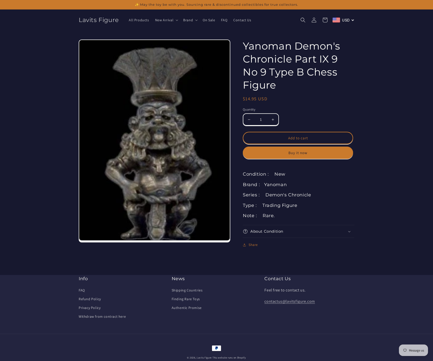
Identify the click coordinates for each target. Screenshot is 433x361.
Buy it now (297, 152)
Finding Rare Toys (186, 299)
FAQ (82, 290)
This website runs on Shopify (229, 357)
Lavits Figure (204, 357)
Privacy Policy (89, 307)
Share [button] (253, 244)
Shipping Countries (187, 290)
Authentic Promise (187, 307)
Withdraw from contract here (102, 316)
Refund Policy (90, 299)
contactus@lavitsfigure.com (289, 301)
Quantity (249, 109)
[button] (166, 20)
